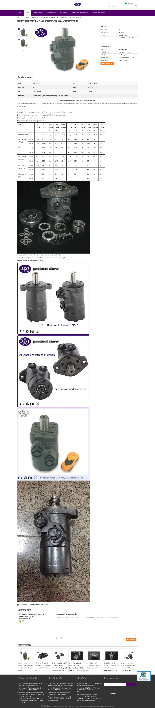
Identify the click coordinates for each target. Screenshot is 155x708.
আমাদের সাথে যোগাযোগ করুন (80, 13)
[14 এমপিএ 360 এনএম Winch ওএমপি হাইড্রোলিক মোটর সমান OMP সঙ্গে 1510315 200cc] (128, 656)
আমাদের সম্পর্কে (38, 13)
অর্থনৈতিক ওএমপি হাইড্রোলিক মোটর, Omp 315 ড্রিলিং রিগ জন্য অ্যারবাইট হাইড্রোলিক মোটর (42, 666)
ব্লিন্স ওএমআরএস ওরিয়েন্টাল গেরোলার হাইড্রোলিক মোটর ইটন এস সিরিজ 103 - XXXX (30, 689)
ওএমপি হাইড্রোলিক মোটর (32, 17)
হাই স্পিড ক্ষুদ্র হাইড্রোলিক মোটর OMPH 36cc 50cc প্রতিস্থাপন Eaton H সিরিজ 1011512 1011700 (31, 700)
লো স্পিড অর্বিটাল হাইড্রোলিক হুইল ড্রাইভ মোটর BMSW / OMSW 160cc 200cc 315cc (59, 689)
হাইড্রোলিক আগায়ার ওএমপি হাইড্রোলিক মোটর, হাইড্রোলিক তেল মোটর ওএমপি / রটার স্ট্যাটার (25, 665)
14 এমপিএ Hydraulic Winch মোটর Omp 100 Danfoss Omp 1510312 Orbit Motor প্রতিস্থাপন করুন (77, 666)
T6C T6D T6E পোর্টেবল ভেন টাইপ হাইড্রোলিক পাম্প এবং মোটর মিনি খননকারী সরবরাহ (89, 700)
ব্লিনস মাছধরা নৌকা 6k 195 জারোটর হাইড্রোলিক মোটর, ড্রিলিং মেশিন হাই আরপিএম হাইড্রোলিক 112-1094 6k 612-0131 (31, 694)
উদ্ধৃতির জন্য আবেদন (99, 13)
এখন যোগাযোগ (108, 63)
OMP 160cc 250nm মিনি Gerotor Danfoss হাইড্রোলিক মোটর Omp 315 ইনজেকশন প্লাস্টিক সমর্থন (59, 666)
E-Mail (107, 694)
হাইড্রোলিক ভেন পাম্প (84, 678)
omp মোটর (23, 605)
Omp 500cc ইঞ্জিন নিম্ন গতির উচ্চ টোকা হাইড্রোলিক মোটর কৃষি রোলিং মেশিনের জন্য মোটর (111, 665)
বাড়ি (20, 13)
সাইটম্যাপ (113, 694)
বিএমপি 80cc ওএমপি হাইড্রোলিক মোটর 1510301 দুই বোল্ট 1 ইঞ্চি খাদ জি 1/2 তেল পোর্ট (94, 666)
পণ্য (28, 13)
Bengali (130, 3)
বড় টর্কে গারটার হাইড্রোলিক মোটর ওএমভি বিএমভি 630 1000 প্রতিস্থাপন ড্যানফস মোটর (30, 684)
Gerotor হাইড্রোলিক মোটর (28, 678)
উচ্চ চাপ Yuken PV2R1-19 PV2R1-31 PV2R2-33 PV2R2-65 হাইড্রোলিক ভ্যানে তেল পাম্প (90, 690)
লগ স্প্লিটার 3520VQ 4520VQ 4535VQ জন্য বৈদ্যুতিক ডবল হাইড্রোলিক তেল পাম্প (89, 684)
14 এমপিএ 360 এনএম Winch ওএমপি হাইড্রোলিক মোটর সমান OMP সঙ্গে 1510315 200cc (128, 666)
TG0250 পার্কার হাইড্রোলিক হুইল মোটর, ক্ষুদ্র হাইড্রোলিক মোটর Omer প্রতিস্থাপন (59, 693)
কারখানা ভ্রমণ (51, 13)
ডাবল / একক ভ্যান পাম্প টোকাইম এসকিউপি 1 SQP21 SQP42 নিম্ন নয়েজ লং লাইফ (87, 695)
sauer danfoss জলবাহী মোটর (39, 605)
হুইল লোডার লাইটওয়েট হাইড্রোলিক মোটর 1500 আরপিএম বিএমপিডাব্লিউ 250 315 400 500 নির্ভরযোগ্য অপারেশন (59, 699)
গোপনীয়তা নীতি (42, 706)
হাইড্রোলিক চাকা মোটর (55, 678)
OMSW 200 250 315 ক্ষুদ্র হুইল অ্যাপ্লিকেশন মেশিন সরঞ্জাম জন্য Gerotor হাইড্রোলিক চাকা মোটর (60, 684)
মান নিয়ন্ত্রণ (63, 13)
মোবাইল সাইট (109, 697)
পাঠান (130, 684)
